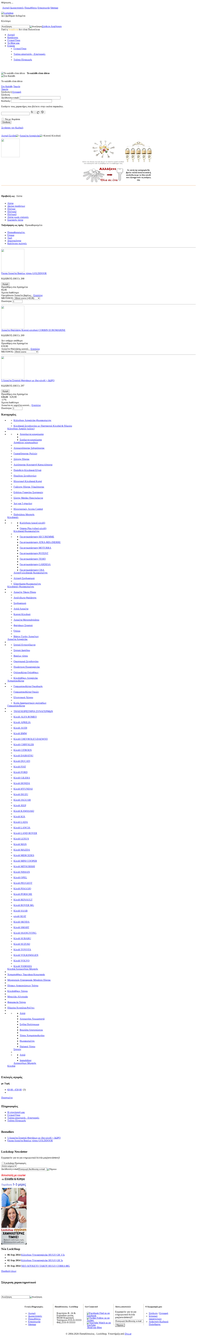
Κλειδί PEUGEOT (23, 883)
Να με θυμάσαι (12, 119)
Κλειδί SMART (21, 927)
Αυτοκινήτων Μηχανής (25, 1063)
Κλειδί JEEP (20, 805)
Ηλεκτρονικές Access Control (28, 509)
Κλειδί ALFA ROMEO (25, 716)
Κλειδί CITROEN (23, 750)
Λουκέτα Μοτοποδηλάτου (26, 620)
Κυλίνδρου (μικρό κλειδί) (32, 523)
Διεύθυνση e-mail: (10, 97)
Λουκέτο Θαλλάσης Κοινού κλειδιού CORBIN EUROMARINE (33, 330)
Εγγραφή (16, 92)
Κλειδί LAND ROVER (25, 833)
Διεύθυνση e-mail (9, 1169)
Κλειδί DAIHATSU (23, 755)
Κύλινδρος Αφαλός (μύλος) (20, 428)
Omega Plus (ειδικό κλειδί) (33, 528)
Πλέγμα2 (11, 211)
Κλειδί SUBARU (22, 938)
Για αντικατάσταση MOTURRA (35, 547)
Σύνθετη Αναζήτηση (52, 26)
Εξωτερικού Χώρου (23, 697)
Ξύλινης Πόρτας (21, 459)
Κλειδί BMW (20, 733)
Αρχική (6, 7)
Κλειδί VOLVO (22, 960)
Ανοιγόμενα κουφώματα (32, 434)
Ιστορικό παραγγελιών (155, 1317)
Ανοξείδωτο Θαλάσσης (25, 597)
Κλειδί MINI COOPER (25, 861)
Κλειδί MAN (20, 844)
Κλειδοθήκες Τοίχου (17, 991)
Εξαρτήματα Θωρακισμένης (27, 583)
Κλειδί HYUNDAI (23, 789)
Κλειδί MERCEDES (24, 855)
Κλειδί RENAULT (23, 899)
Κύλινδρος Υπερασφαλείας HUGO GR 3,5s (43, 1254)
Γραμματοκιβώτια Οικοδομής (28, 686)
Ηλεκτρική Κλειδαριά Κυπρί (28, 481)
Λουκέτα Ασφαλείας (30, 135)
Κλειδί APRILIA (22, 722)
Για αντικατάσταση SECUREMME (37, 536)
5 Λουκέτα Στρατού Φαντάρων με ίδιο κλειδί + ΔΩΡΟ (27, 380)
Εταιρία (11, 45)
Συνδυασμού (20, 603)
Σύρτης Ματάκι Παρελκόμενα (28, 498)
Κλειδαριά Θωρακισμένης (26, 531)
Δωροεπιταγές (17, 7)
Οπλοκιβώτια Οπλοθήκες (26, 672)
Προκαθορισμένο (16, 232)
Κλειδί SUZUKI (22, 944)
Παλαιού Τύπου (27, 1046)
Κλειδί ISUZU (21, 794)
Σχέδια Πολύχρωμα (29, 1024)
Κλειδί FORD (21, 772)
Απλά (22, 1013)
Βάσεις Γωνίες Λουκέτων (26, 636)
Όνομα (10, 235)
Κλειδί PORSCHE (23, 894)
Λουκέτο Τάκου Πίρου (25, 592)
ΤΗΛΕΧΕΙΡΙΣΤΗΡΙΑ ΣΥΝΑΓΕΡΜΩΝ (33, 711)
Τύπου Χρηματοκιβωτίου (32, 1035)
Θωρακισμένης (27, 1041)
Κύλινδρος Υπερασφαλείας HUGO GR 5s (42, 1260)
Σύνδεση (153, 1313)
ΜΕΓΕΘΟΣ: (7, 298)
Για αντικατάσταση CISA (32, 570)
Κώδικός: (5, 101)
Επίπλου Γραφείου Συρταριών (28, 492)
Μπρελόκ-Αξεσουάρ (17, 996)
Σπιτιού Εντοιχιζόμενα (24, 644)
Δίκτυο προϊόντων (16, 206)
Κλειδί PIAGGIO (22, 888)
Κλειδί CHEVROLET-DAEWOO (31, 739)
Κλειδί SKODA (22, 922)
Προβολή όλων (8, 1271)
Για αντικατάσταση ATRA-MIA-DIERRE (40, 542)
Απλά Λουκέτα (21, 608)
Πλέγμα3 (11, 214)
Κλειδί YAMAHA (23, 966)
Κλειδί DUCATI (22, 761)
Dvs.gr (128, 1333)
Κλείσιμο (6, 21)
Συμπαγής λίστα (15, 220)
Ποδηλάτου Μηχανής (24, 514)
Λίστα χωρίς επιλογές (18, 217)
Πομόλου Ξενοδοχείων (25, 475)
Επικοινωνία (44, 7)
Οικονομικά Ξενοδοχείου (26, 661)
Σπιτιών (17, 1049)
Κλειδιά (11, 1066)
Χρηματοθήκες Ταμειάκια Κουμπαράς (26, 974)
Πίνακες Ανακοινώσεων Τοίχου (22, 985)
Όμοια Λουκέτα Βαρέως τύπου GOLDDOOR (24, 273)
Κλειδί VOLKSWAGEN (26, 955)
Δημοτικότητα (14, 240)
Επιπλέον (38, 295)
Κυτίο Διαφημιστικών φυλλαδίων (30, 703)
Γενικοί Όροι (13, 40)
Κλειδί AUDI (20, 728)
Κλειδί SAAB (21, 910)
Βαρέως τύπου (21, 656)
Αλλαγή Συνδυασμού (24, 578)
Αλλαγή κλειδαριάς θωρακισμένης (31, 572)
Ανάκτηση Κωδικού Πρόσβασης (158, 1323)
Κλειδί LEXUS (21, 838)
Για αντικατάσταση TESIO (33, 559)
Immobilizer (25, 1060)
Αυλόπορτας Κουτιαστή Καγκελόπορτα (33, 464)
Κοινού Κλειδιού (22, 614)
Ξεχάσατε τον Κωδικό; (12, 127)
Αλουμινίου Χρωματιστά (32, 1019)
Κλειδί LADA (21, 822)
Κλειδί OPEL (20, 877)
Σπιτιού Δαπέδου (22, 650)
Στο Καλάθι (7, 86)
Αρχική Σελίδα (8, 135)
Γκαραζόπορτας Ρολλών (25, 453)
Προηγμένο (7, 1097)
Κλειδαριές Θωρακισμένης (20, 586)
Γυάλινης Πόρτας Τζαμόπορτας (29, 487)
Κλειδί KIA (19, 816)
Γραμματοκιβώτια (16, 705)
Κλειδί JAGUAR (22, 800)
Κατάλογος (12, 37)
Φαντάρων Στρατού (23, 625)
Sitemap (54, 7)
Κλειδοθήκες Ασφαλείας (26, 678)
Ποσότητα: (6, 301)
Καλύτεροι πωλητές (17, 243)
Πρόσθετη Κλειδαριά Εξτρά (27, 470)
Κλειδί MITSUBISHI (24, 866)
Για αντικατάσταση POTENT (34, 553)
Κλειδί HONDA (22, 783)
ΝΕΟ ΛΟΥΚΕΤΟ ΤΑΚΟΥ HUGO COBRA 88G (45, 1266)
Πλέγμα (11, 209)
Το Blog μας (13, 43)
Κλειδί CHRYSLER (24, 744)
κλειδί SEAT (20, 916)
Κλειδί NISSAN (22, 872)
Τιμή (9, 238)
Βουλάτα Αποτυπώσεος (31, 1030)
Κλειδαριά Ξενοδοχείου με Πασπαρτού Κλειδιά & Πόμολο (43, 426)
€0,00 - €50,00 (14, 1089)
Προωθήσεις (30, 7)
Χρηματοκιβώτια (15, 680)
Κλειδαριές (12, 517)
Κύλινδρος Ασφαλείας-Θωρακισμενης (32, 420)
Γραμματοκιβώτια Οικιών (26, 692)
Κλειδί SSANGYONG (25, 933)
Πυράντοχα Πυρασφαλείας (27, 667)
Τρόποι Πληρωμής (23, 59)
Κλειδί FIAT (20, 766)
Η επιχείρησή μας (16, 1112)
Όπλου (17, 631)
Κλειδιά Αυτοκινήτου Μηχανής (22, 969)
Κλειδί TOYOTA (22, 949)
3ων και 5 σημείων (23, 503)
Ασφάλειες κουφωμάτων (26, 442)
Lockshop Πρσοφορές (15, 1163)
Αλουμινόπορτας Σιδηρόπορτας (29, 448)
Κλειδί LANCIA (22, 827)
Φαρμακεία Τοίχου (16, 1002)
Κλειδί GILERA (22, 777)
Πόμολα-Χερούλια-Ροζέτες (20, 1007)
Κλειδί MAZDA (22, 849)
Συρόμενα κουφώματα (31, 439)
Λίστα (10, 203)
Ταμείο (16, 86)
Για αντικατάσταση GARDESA (35, 564)
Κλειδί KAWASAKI (24, 811)
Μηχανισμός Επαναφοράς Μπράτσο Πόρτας (29, 980)
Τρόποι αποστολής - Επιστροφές (29, 54)
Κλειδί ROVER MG (24, 905)
